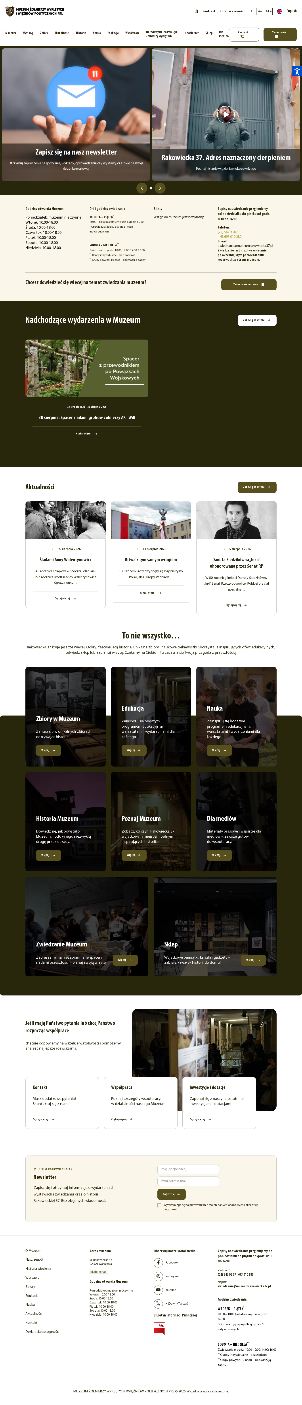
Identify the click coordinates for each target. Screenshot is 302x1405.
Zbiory (44, 33)
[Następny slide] (160, 188)
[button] (297, 71)
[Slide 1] (151, 188)
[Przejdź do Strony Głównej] (34, 11)
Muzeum (10, 33)
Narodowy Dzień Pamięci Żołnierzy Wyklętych (161, 34)
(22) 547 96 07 (228, 232)
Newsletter (192, 33)
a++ (269, 11)
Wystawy (28, 33)
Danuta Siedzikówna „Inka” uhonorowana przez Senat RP (236, 563)
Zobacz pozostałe (254, 320)
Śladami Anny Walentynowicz (66, 560)
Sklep (208, 33)
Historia (81, 33)
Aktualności (62, 33)
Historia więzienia (38, 1269)
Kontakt (243, 32)
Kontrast (209, 11)
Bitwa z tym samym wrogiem (151, 560)
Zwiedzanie (279, 32)
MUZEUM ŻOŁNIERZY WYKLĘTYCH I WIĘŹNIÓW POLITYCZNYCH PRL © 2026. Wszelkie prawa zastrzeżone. (151, 1391)
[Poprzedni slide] (141, 188)
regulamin (171, 1209)
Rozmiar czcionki (231, 11)
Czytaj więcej (84, 433)
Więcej (45, 750)
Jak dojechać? (99, 1272)
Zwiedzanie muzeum (245, 284)
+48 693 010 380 (229, 237)
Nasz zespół (34, 1259)
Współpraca (132, 33)
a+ (260, 11)
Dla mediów (224, 34)
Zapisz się (169, 1194)
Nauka (97, 33)
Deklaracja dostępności (42, 1332)
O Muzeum (33, 1251)
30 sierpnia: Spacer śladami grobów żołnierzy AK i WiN (87, 417)
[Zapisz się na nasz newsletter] (76, 114)
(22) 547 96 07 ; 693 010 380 (235, 1275)
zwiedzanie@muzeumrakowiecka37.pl (244, 1286)
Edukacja (113, 33)
